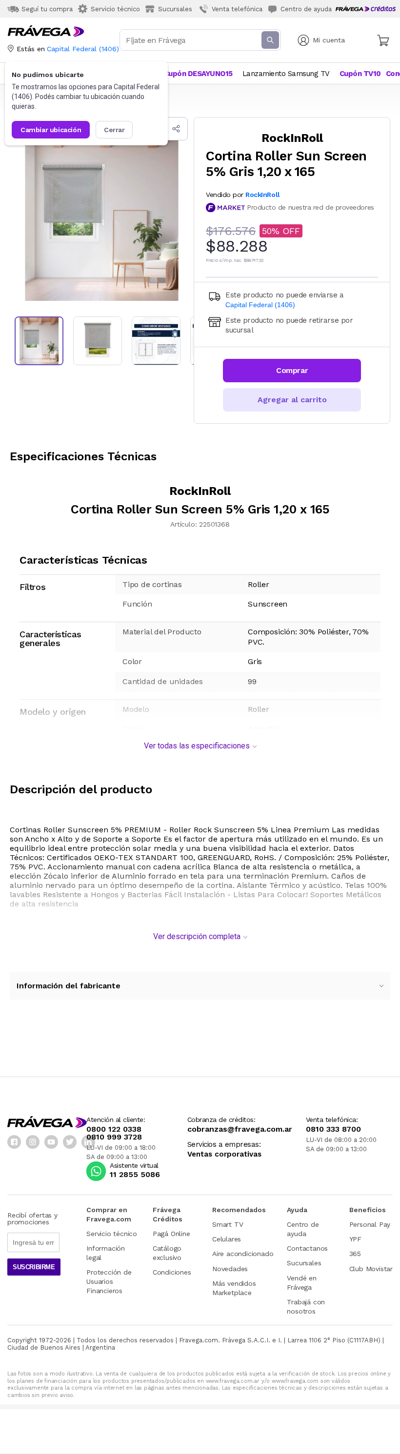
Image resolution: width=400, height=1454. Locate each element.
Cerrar (114, 130)
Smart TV (227, 1224)
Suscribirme (34, 1267)
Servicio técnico (111, 1234)
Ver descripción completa (196, 936)
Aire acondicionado (242, 1254)
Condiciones (172, 1272)
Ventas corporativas (224, 1154)
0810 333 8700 (333, 1129)
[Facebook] (14, 1142)
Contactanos (307, 1248)
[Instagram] (33, 1142)
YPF (355, 1239)
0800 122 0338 (113, 1129)
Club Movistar (371, 1269)
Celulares (226, 1239)
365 (355, 1254)
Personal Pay (370, 1224)
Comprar (292, 370)
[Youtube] (51, 1142)
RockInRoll (262, 194)
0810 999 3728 (114, 1137)
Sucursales (304, 1263)
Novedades (230, 1269)
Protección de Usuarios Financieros (108, 1281)
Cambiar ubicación (50, 130)
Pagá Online (171, 1234)
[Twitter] (70, 1142)
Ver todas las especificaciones (197, 745)
